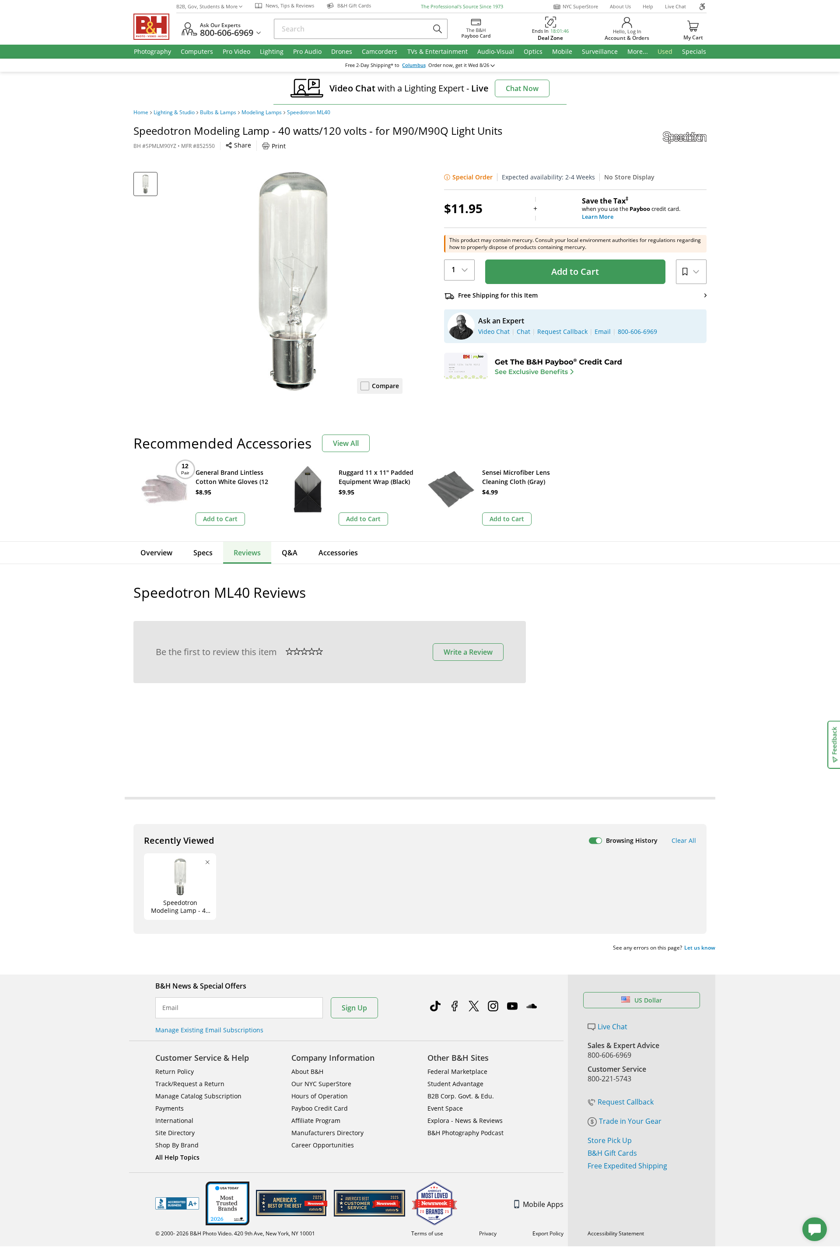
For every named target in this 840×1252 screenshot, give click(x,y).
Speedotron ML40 (308, 112)
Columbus (414, 65)
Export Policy (548, 1233)
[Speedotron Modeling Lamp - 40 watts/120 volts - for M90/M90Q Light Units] (293, 281)
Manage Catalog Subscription (198, 1096)
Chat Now (522, 88)
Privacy (488, 1233)
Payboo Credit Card (319, 1108)
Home (140, 112)
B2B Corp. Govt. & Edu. (460, 1096)
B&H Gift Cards (612, 1153)
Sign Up (354, 1008)
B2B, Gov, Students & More (207, 6)
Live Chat (675, 6)
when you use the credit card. (631, 209)
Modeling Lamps (262, 112)
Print (279, 146)
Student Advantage (455, 1084)
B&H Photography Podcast (465, 1133)
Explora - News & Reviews (465, 1120)
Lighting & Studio (174, 112)
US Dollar (648, 1000)
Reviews (247, 553)
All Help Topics (177, 1157)
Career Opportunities (322, 1145)
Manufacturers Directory (327, 1133)
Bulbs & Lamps (218, 112)
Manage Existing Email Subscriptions (209, 1030)
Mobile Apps (543, 1204)
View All (346, 443)
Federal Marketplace (457, 1071)
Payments (169, 1108)
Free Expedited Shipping (627, 1166)
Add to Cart (575, 271)
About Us (620, 6)
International (174, 1120)
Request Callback (626, 1102)
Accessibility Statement (616, 1233)
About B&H (307, 1071)
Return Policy (174, 1071)
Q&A (290, 553)
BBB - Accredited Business (177, 1203)
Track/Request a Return (189, 1084)
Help (648, 6)
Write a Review (468, 652)
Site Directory (175, 1133)
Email (170, 1008)
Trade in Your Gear (630, 1121)
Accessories (338, 553)
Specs (203, 553)
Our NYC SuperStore (321, 1084)
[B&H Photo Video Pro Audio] (154, 27)
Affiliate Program (315, 1120)
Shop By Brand (177, 1145)
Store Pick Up (610, 1140)
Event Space (445, 1108)
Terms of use (427, 1233)
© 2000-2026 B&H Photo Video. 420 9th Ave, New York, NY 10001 (235, 1233)
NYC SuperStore (580, 6)
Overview (156, 553)
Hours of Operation (319, 1096)
